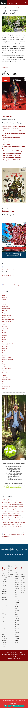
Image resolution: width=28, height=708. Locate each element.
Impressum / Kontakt (23, 584)
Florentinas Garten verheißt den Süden (14, 126)
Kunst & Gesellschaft (7, 344)
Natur (20, 518)
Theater (4, 370)
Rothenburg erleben (8, 140)
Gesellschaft (5, 326)
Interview (4, 335)
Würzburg (18, 526)
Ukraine (19, 524)
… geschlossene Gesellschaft (10, 12)
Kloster (18, 511)
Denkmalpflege (6, 308)
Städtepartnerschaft (20, 522)
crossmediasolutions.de (14, 658)
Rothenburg (10, 522)
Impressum (14, 654)
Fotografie (5, 506)
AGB (14, 656)
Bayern (9, 502)
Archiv (4, 302)
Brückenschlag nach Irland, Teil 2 (12, 131)
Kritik (3, 337)
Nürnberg (4, 520)
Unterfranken (10, 526)
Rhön (4, 522)
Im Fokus (4, 333)
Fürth (15, 506)
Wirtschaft (5, 377)
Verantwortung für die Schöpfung (12, 151)
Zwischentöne (5, 388)
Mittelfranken (16, 515)
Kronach (14, 513)
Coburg (4, 504)
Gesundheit (5, 328)
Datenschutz (22, 654)
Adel (3, 295)
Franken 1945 (5, 317)
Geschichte (20, 506)
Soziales (4, 366)
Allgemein (4, 297)
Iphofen (15, 509)
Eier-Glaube (6, 144)
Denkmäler (15, 504)
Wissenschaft (5, 382)
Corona (9, 504)
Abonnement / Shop (23, 578)
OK (5, 705)
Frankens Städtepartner (8, 319)
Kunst (3, 342)
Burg (20, 502)
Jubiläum (20, 509)
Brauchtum (5, 306)
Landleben (5, 346)
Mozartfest (5, 518)
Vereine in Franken (7, 373)
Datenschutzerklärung (23, 590)
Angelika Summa (10, 500)
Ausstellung (18, 500)
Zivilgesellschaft (6, 386)
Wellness (4, 375)
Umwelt (4, 526)
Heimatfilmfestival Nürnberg (11, 137)
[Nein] (26, 703)
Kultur (4, 339)
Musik (3, 355)
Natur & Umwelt (6, 357)
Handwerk (5, 330)
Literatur (4, 348)
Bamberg (4, 502)
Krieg (9, 513)
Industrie (9, 509)
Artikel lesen (5, 68)
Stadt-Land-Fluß (6, 368)
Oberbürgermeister (13, 520)
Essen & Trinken (6, 315)
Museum (4, 353)
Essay (3, 313)
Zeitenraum (5, 384)
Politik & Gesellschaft (7, 359)
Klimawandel (11, 511)
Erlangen (21, 504)
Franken (11, 506)
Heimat (4, 509)
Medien (4, 350)
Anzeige (4, 299)
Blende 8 (4, 304)
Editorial (4, 310)
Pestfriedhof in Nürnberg (10, 142)
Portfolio (4, 362)
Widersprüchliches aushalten (11, 128)
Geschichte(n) (5, 324)
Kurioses (4, 515)
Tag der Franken (6, 524)
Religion (4, 364)
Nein (10, 705)
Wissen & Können (6, 379)
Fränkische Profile (6, 322)
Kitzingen (4, 511)
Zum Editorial (7, 116)
